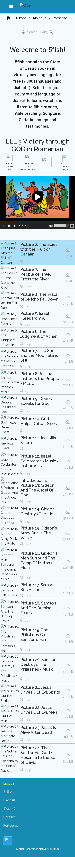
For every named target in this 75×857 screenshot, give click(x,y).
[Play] (9, 225)
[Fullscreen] (72, 225)
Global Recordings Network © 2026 (37, 848)
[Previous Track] (3, 225)
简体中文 (9, 809)
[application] (37, 202)
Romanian (60, 18)
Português (10, 825)
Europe (21, 18)
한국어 (8, 792)
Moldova (39, 18)
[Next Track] (15, 225)
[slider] (61, 225)
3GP (9, 166)
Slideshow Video (28, 166)
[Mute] (51, 225)
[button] (11, 6)
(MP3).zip (65, 166)
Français (9, 800)
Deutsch (9, 817)
